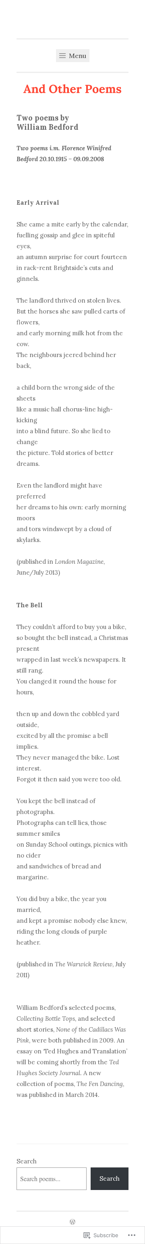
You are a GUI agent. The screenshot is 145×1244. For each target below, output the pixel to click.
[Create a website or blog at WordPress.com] (72, 1222)
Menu (76, 56)
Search (27, 1161)
